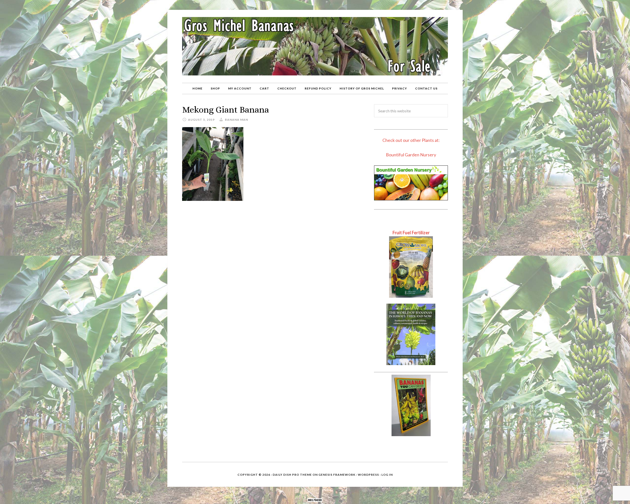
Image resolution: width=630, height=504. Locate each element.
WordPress (368, 474)
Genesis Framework (336, 474)
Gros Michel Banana (315, 46)
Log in (387, 474)
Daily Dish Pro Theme (292, 474)
